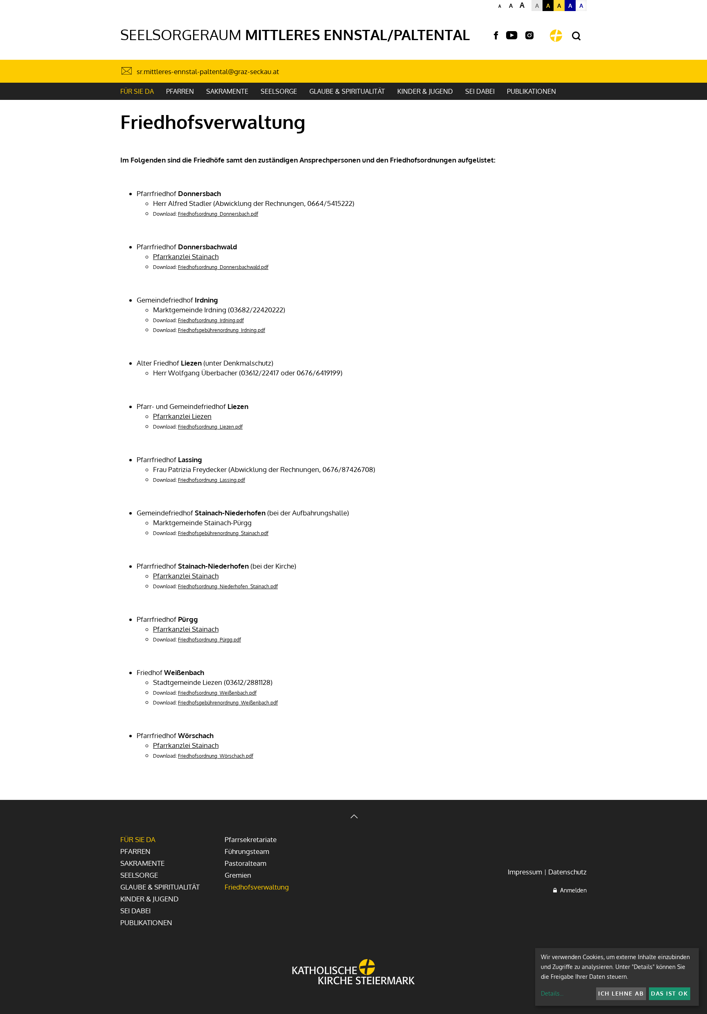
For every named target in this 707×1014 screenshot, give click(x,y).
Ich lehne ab (621, 993)
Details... (552, 993)
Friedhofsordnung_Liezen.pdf (210, 427)
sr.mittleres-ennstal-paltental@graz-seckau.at (208, 71)
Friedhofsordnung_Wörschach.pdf (215, 756)
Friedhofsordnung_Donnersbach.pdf (218, 214)
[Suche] (576, 36)
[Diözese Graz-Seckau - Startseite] (556, 35)
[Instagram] (529, 35)
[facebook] (496, 35)
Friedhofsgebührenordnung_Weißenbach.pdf (228, 703)
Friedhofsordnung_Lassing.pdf (211, 480)
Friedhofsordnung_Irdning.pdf (211, 320)
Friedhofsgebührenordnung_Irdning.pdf (221, 330)
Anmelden (572, 890)
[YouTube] (511, 35)
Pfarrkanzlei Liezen (182, 416)
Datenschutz (567, 872)
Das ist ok (669, 993)
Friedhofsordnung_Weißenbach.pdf (217, 693)
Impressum (525, 872)
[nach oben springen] (353, 817)
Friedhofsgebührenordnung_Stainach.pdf (223, 533)
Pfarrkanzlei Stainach (185, 256)
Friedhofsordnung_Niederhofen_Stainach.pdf (228, 586)
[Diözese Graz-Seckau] (353, 972)
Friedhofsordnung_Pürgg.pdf (209, 640)
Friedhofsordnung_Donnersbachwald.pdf (223, 267)
